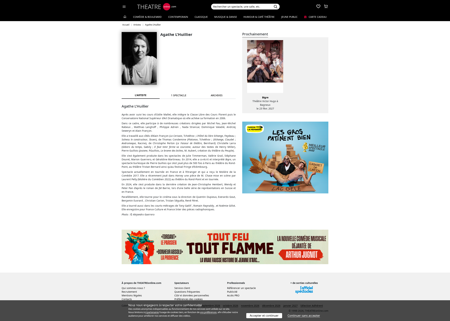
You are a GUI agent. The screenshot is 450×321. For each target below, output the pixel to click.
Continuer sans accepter (304, 315)
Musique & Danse (225, 16)
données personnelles (196, 295)
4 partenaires (152, 312)
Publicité (232, 291)
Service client (182, 288)
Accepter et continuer (264, 315)
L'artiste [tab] (140, 95)
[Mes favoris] (318, 6)
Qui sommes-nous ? (133, 288)
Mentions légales (132, 295)
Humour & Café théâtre (259, 16)
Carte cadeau (317, 16)
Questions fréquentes (187, 291)
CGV (176, 295)
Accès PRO (233, 295)
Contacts (127, 299)
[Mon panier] (326, 6)
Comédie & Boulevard (147, 16)
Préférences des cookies (188, 299)
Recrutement (129, 291)
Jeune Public (289, 16)
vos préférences (208, 312)
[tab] (179, 95)
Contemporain (178, 16)
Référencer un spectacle (241, 288)
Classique (201, 16)
